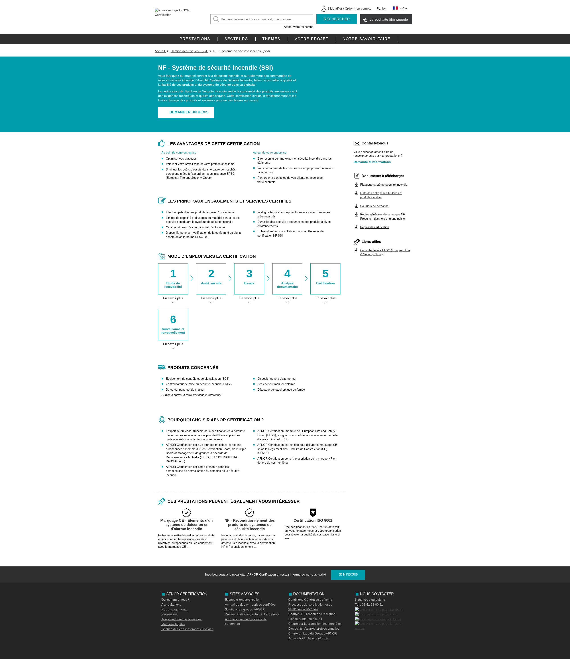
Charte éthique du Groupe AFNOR (312, 633)
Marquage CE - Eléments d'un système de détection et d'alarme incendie (186, 524)
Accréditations (171, 604)
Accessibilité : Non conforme (308, 638)
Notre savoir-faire (367, 39)
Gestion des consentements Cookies (187, 629)
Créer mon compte (358, 8)
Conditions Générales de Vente (310, 599)
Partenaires (169, 614)
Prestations (195, 39)
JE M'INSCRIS (348, 574)
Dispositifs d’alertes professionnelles (313, 628)
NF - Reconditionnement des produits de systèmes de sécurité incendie (249, 524)
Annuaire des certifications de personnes (246, 621)
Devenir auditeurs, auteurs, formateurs (252, 614)
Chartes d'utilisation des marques (311, 614)
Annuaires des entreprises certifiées (250, 604)
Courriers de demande (374, 206)
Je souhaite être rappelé (389, 19)
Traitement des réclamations (181, 619)
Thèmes (271, 39)
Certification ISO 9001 (312, 520)
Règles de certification (374, 227)
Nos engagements (174, 609)
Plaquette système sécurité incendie (383, 184)
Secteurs (236, 39)
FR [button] (402, 8)
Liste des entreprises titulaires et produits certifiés (381, 195)
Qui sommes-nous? (175, 599)
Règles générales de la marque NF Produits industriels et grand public (382, 216)
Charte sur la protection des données (314, 623)
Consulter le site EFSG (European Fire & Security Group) (385, 252)
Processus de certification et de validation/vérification (310, 607)
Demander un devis (189, 112)
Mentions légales (173, 624)
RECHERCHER (337, 19)
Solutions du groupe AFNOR (245, 609)
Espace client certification (243, 599)
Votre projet (311, 39)
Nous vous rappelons (370, 599)
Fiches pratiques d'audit (305, 618)
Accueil (160, 51)
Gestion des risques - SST (189, 51)
